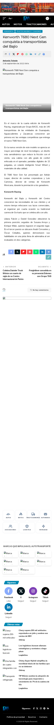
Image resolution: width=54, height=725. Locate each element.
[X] (21, 594)
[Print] (44, 54)
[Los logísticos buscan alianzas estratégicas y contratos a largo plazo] (10, 649)
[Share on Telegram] (35, 54)
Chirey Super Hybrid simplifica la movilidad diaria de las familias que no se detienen (34, 664)
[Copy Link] (39, 54)
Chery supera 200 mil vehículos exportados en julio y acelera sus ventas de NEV (33, 633)
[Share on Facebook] (9, 54)
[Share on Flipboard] (18, 54)
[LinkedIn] (8, 611)
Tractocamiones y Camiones (29, 31)
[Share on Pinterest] (22, 54)
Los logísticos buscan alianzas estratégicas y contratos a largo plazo (33, 648)
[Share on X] (14, 54)
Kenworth (8, 31)
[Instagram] (33, 594)
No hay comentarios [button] (40, 290)
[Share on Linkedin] (31, 54)
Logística (23, 655)
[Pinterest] (44, 708)
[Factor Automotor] (27, 18)
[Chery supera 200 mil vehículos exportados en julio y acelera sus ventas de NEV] (10, 634)
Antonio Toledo (10, 61)
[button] (5, 18)
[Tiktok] (45, 594)
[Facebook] (8, 594)
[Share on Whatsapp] (27, 54)
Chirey (22, 640)
